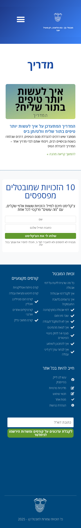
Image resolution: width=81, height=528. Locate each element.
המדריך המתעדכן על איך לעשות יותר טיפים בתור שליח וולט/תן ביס (42, 128)
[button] (20, 19)
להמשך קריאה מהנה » (61, 154)
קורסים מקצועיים (25, 278)
